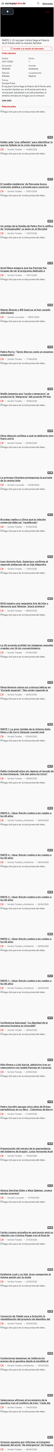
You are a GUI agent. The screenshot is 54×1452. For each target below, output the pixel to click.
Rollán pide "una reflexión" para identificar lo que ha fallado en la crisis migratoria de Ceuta (26, 144)
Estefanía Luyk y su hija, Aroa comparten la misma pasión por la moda (25, 1276)
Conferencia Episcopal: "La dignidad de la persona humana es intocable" (24, 1024)
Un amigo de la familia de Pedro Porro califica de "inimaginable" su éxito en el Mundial (26, 227)
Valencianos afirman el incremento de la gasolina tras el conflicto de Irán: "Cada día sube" (25, 1402)
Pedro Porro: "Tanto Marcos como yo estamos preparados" (26, 353)
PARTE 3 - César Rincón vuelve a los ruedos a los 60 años (26, 898)
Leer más (6, 100)
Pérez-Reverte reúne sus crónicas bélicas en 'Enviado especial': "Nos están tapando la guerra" (25, 689)
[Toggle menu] (2, 3)
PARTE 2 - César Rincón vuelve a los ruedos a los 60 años (26, 940)
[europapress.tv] (15, 3)
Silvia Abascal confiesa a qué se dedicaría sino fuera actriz (26, 437)
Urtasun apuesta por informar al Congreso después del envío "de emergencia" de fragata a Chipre (26, 1444)
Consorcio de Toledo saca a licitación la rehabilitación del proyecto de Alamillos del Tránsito (25, 1318)
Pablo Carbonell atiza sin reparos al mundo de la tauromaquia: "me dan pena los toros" (27, 773)
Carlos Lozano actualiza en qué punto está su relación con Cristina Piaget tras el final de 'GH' (26, 1234)
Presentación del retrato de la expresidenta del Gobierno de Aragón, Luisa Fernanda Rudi (26, 1150)
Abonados (47, 3)
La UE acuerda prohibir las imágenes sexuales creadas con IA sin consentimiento (26, 647)
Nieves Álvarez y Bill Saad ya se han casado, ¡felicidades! (25, 311)
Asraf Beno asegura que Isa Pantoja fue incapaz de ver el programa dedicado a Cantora (23, 269)
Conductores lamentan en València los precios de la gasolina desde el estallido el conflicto (24, 1360)
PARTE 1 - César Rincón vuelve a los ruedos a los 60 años (26, 982)
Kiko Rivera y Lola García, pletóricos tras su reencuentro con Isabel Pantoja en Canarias (25, 1066)
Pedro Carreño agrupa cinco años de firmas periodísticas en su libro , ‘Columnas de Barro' (26, 1108)
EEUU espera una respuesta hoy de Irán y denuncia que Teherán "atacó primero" (24, 605)
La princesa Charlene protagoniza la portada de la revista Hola (26, 479)
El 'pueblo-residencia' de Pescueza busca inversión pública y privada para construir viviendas (24, 186)
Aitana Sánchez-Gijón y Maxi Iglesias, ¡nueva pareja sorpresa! (26, 1192)
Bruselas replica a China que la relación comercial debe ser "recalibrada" (23, 521)
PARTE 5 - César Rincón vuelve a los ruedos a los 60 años (26, 815)
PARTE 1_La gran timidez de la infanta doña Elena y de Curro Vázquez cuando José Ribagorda (25, 731)
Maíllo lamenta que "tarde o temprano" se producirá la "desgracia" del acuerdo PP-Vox (25, 395)
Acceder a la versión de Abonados (28, 48)
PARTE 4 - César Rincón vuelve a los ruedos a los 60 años (26, 856)
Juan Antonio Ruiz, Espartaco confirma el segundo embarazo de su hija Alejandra (24, 563)
